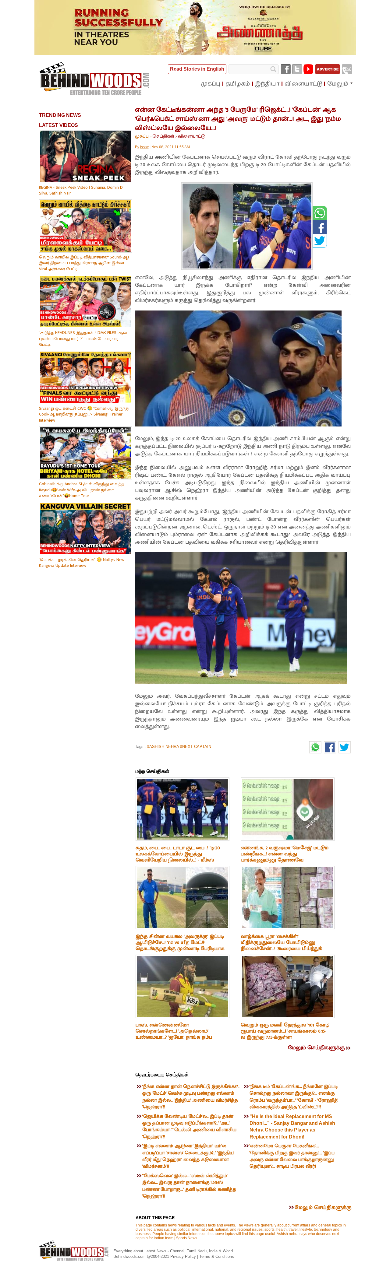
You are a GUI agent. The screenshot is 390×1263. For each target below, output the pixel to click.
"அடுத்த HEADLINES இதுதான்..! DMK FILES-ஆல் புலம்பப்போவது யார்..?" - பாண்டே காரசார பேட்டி (83, 338)
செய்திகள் (163, 136)
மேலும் (337, 84)
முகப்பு (142, 136)
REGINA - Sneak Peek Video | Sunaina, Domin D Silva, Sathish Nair (81, 190)
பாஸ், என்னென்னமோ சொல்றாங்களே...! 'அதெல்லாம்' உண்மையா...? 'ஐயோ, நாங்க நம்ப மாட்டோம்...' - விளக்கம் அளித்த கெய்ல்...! (174, 1037)
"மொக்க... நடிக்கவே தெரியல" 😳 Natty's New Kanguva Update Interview (81, 562)
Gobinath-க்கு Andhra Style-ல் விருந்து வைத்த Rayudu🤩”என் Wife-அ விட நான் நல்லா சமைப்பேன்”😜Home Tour (81, 489)
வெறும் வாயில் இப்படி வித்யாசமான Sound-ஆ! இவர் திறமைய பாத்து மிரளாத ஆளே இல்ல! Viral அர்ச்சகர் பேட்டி (84, 263)
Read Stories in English (197, 69)
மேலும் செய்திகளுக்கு (316, 1047)
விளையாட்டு (191, 136)
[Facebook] (286, 69)
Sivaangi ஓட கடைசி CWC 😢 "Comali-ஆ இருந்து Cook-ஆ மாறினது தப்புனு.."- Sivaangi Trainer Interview (84, 414)
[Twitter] (297, 69)
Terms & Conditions (216, 1256)
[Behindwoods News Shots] (95, 78)
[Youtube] (308, 69)
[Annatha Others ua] (195, 53)
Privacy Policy (183, 1256)
